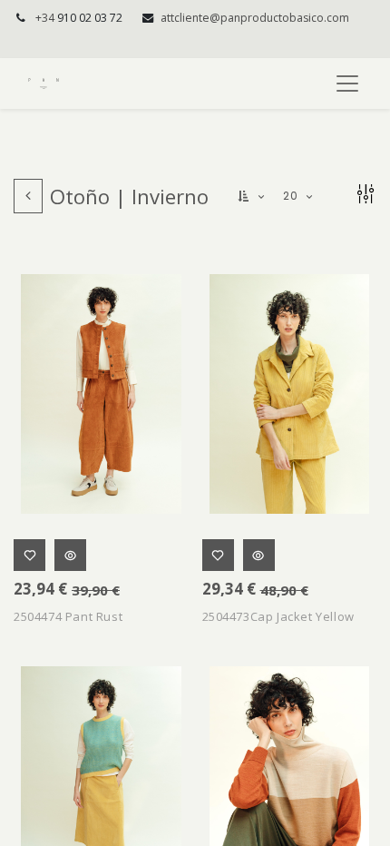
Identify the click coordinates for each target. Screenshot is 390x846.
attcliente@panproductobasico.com (255, 17)
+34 (78, 17)
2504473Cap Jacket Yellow (278, 616)
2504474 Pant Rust (68, 616)
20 (292, 195)
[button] (252, 196)
